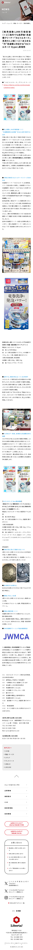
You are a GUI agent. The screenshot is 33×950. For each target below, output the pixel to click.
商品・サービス (18, 23)
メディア (7, 757)
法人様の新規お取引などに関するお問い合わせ (17, 858)
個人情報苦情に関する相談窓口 (17, 864)
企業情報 (8, 791)
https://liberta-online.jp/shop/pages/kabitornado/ (17, 86)
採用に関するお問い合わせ (16, 853)
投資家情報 (9, 808)
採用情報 (8, 814)
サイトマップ (24, 943)
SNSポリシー (17, 943)
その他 (7, 751)
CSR (6, 802)
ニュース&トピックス (12, 785)
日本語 (18, 911)
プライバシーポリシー (9, 943)
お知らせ (8, 764)
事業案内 (8, 796)
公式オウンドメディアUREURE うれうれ (16, 832)
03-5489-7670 (18, 937)
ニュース (9, 23)
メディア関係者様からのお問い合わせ (17, 869)
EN (13, 911)
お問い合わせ (16, 842)
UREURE (8, 767)
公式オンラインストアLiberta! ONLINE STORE (16, 824)
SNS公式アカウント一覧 (17, 903)
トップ (4, 23)
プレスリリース (9, 761)
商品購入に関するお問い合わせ (17, 849)
